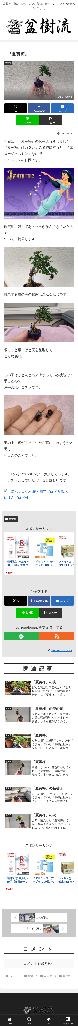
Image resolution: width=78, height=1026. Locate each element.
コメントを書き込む (39, 963)
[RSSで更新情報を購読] (56, 636)
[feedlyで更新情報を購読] (21, 636)
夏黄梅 (12, 518)
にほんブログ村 (16, 497)
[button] (50, 120)
